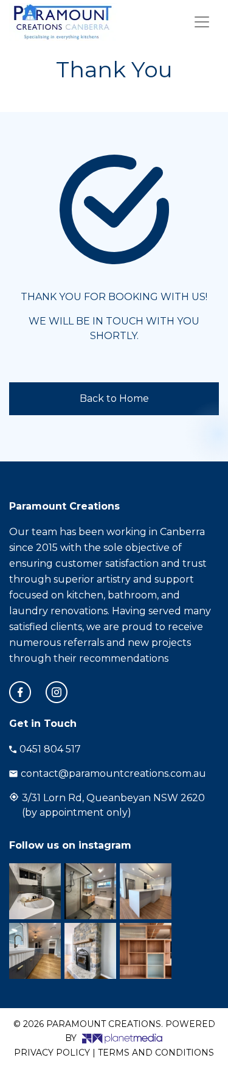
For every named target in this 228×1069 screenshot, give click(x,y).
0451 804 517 (50, 749)
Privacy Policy (52, 1052)
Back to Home (114, 398)
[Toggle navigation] (202, 22)
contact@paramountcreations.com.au (113, 773)
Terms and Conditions (156, 1052)
